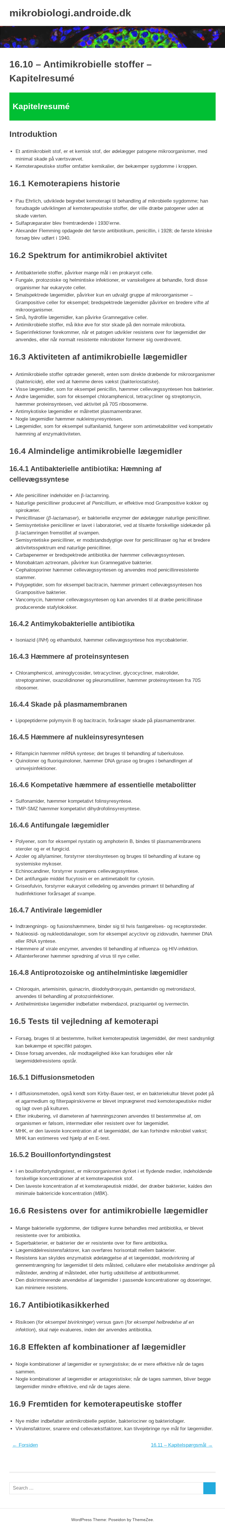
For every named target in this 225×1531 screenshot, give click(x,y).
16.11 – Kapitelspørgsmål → (182, 1445)
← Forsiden (25, 1445)
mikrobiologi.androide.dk (70, 12)
